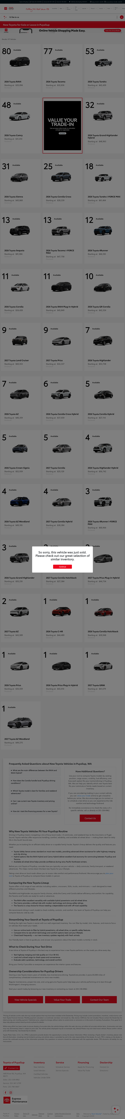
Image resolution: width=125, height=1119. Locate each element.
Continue (62, 567)
